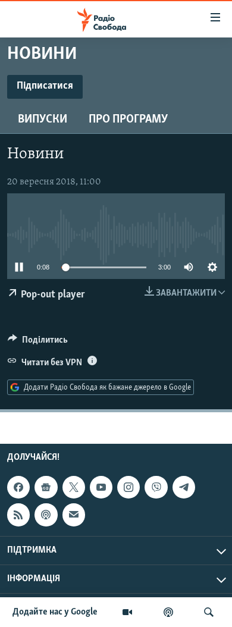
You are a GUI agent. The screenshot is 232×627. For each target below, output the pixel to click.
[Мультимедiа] (127, 612)
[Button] (38, 342)
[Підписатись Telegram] (184, 487)
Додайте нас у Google (55, 612)
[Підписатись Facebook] (18, 487)
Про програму (128, 120)
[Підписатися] (73, 514)
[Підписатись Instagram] (128, 487)
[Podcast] (46, 514)
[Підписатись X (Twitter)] (73, 487)
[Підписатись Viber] (156, 487)
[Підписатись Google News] (46, 487)
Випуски (42, 120)
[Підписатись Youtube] (101, 487)
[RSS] (18, 514)
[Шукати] (209, 612)
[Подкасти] (168, 612)
